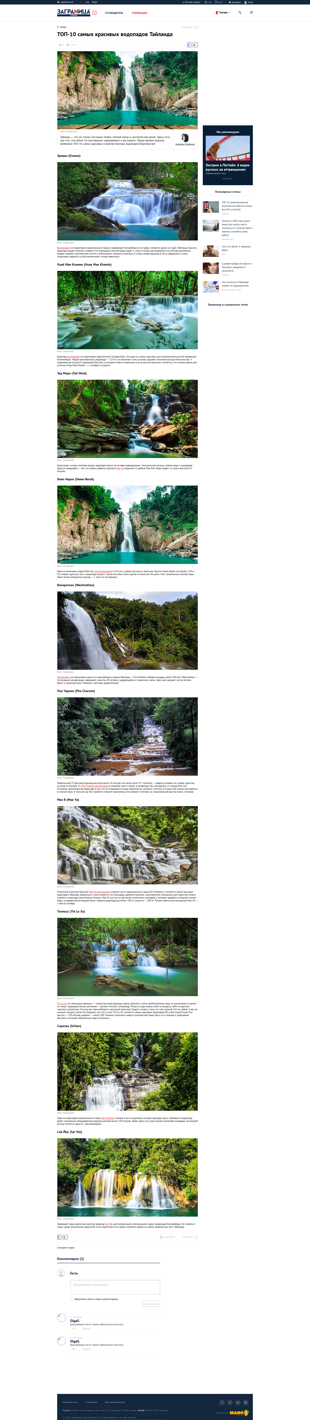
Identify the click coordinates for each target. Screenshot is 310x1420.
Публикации (139, 13)
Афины (90, 1410)
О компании (91, 1402)
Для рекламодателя (115, 1402)
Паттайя (141, 1410)
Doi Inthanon (108, 1118)
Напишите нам (70, 1402)
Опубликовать (151, 1303)
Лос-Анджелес (114, 1410)
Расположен (63, 247)
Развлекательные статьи (216, 173)
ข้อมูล (94, 2)
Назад (63, 27)
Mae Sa (120, 468)
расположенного (103, 571)
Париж (133, 1410)
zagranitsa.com (67, 2)
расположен (73, 356)
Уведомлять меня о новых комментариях (96, 1299)
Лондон (103, 1410)
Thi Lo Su (62, 1003)
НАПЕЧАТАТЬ (169, 1237)
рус (81, 2)
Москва (125, 1410)
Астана (82, 1410)
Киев (96, 1410)
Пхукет (149, 1410)
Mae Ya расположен (99, 891)
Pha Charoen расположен (95, 785)
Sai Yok (108, 1223)
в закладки (187, 27)
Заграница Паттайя (74, 13)
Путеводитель (114, 13)
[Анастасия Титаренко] (185, 138)
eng (87, 2)
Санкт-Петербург (160, 1410)
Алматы (74, 1410)
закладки (236, 2)
